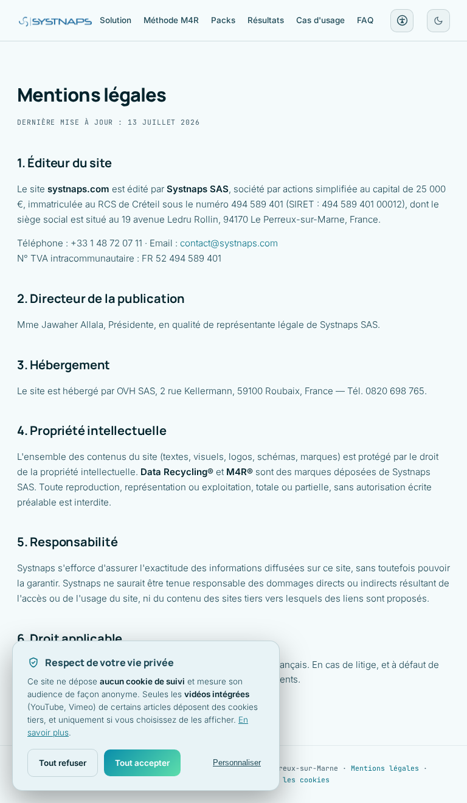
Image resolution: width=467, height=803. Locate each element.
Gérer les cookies (293, 779)
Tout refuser (62, 763)
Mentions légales (385, 768)
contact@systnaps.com (229, 243)
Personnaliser (237, 762)
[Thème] (438, 20)
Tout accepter (142, 763)
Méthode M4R (171, 20)
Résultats (265, 20)
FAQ (365, 20)
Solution (115, 20)
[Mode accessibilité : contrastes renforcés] (401, 20)
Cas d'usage (320, 20)
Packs (223, 20)
